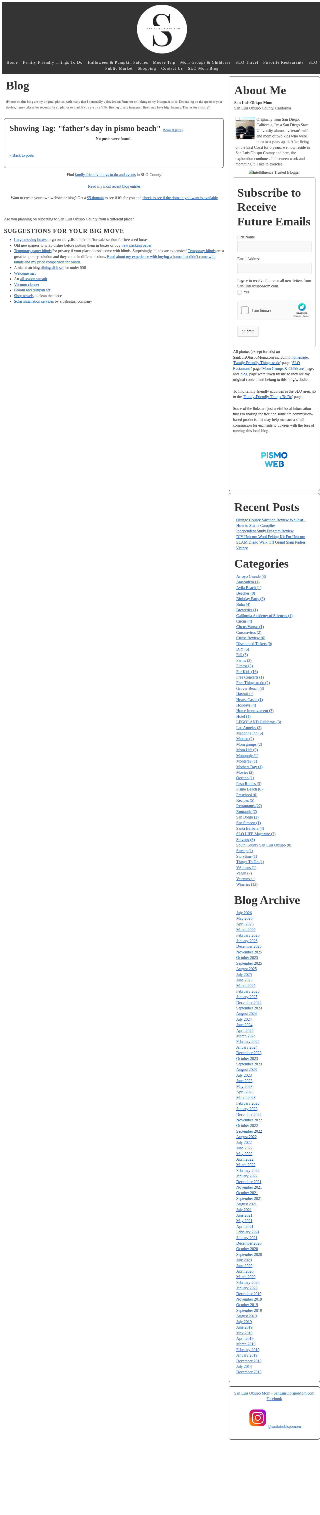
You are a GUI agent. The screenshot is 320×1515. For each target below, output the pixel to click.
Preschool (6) (246, 795)
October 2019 (247, 1305)
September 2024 (249, 1008)
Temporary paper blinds (33, 251)
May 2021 (244, 1221)
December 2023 (249, 1053)
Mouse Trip (164, 62)
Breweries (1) (247, 610)
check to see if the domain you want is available (180, 198)
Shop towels (24, 296)
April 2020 (245, 1271)
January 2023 (247, 1109)
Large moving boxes (30, 239)
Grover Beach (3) (250, 688)
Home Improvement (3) (255, 711)
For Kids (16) (247, 672)
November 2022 (249, 1120)
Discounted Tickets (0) (254, 644)
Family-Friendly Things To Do (53, 62)
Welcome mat (25, 273)
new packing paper (137, 245)
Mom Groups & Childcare (205, 62)
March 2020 (246, 1277)
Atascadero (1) (248, 582)
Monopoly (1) (247, 756)
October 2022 (247, 1125)
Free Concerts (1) (250, 677)
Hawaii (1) (244, 694)
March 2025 (246, 985)
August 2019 (246, 1316)
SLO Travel (247, 62)
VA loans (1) (246, 867)
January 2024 (247, 1047)
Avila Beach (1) (248, 588)
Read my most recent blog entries (114, 186)
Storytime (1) (246, 856)
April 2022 (245, 1159)
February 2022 (248, 1170)
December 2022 (249, 1114)
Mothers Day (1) (249, 767)
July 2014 (244, 1366)
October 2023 (247, 1058)
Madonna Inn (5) (249, 733)
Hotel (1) (243, 716)
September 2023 (249, 1064)
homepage (300, 357)
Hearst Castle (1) (249, 700)
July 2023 (244, 1075)
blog (244, 374)
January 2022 (247, 1176)
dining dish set (52, 267)
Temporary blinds (202, 251)
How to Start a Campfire (255, 525)
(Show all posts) (172, 130)
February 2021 (248, 1232)
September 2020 (249, 1254)
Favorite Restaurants (283, 62)
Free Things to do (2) (253, 683)
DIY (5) (242, 649)
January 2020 (247, 1288)
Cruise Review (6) (250, 638)
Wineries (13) (247, 884)
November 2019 (249, 1299)
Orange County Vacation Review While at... (271, 520)
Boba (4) (243, 604)
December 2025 (249, 946)
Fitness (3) (244, 666)
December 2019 (249, 1294)
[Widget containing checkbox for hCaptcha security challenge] (274, 310)
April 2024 (245, 1030)
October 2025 (247, 957)
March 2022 (246, 1165)
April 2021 (245, 1226)
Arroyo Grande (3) (251, 576)
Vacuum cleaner (26, 284)
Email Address (248, 259)
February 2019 (248, 1350)
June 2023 (244, 1081)
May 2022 (244, 1154)
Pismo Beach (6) (249, 789)
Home (12, 62)
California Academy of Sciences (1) (264, 616)
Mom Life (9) (247, 750)
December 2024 (249, 1002)
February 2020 (248, 1282)
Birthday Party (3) (250, 599)
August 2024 (246, 1013)
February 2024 (248, 1041)
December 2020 (249, 1243)
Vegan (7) (244, 873)
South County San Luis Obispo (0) (263, 845)
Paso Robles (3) (248, 783)
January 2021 (247, 1238)
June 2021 (244, 1215)
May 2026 (244, 918)
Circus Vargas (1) (250, 627)
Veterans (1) (245, 879)
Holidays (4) (246, 705)
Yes (246, 292)
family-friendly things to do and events (105, 174)
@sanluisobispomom (284, 1426)
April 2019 (245, 1338)
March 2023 (246, 1097)
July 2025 (244, 974)
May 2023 (244, 1086)
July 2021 (244, 1210)
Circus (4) (244, 621)
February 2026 (248, 935)
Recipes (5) (245, 800)
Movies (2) (245, 772)
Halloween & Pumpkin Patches (118, 62)
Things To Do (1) (250, 862)
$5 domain (95, 198)
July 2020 (244, 1260)
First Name (246, 237)
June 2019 (244, 1327)
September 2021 (249, 1198)
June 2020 (244, 1266)
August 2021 (246, 1204)
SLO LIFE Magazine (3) (256, 834)
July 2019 (244, 1322)
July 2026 (244, 913)
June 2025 (244, 980)
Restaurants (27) (249, 806)
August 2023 (246, 1069)
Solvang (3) (245, 839)
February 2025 (248, 991)
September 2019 (249, 1310)
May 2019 (244, 1333)
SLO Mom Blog (203, 68)
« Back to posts (22, 155)
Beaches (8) (245, 593)
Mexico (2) (245, 739)
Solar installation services (34, 301)
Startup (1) (244, 851)
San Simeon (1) (248, 823)
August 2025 (246, 969)
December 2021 (249, 1182)
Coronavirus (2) (248, 632)
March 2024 (246, 1036)
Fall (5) (242, 655)
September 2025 (249, 963)
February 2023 (248, 1103)
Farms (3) (244, 660)
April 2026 (245, 924)
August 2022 (246, 1137)
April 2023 (245, 1092)
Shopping (147, 68)
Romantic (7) (246, 811)
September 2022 (249, 1131)
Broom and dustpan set (32, 290)
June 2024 (244, 1025)
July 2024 (244, 1019)
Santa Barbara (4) (250, 828)
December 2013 (249, 1372)
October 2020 (247, 1249)
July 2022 (244, 1142)
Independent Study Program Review (265, 531)
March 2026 (246, 929)
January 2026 (247, 941)
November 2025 (249, 952)
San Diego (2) (247, 817)
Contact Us (172, 68)
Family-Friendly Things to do (257, 363)
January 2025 (247, 997)
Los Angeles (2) (249, 728)
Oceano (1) (245, 778)
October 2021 (247, 1193)
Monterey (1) (246, 761)
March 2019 (246, 1344)
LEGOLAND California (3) (258, 722)
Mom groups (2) (249, 744)
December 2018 (249, 1361)
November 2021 (249, 1187)
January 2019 (247, 1355)
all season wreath (33, 279)
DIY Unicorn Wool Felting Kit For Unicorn (270, 537)
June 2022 (244, 1148)
